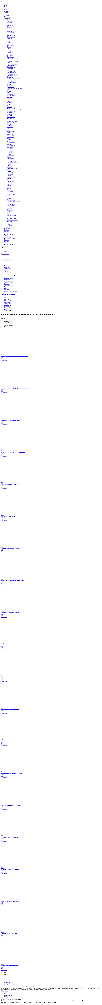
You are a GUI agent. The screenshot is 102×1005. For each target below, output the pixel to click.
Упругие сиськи (11, 218)
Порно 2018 (10, 172)
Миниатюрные (11, 142)
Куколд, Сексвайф (12, 121)
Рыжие (9, 188)
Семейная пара (11, 194)
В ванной (9, 42)
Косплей (9, 114)
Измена (9, 98)
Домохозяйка (10, 87)
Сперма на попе (11, 202)
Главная (6, 4)
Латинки (9, 125)
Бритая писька (11, 37)
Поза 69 (9, 171)
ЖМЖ (8, 92)
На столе (9, 152)
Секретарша (10, 191)
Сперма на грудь (11, 200)
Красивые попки (11, 118)
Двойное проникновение (14, 78)
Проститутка (10, 181)
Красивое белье (11, 117)
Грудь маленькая (11, 72)
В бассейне (10, 41)
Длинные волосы (11, 82)
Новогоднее (10, 158)
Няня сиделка (10, 160)
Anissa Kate (7, 297)
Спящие (9, 207)
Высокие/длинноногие (13, 61)
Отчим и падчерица (12, 162)
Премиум (9, 178)
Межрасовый (10, 137)
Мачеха (9, 132)
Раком (8, 184)
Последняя (7, 982)
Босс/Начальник (11, 35)
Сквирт (9, 195)
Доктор (9, 84)
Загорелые (10, 94)
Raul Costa (7, 307)
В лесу (9, 47)
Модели (6, 270)
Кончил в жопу (11, 108)
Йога (8, 101)
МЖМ (8, 138)
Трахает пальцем (11, 215)
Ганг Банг (9, 62)
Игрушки (9, 97)
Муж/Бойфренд (11, 145)
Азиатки (9, 22)
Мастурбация (10, 131)
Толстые (9, 214)
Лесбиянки (10, 127)
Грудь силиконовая (12, 75)
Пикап (9, 165)
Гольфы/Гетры (11, 67)
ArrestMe (7, 306)
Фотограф (9, 221)
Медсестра (10, 134)
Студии (6, 271)
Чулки (8, 224)
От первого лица (11, 161)
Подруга (9, 170)
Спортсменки (10, 205)
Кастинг (9, 102)
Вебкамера (10, 59)
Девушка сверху (11, 79)
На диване (10, 147)
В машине (10, 49)
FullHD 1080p (10, 21)
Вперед (6, 984)
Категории (7, 268)
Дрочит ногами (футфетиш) (14, 88)
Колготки (9, 107)
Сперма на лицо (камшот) (14, 201)
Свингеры (10, 190)
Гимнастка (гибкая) (12, 64)
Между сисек (10, 135)
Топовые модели (8, 294)
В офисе (9, 52)
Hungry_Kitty (8, 302)
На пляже (9, 150)
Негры (9, 157)
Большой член (11, 34)
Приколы (9, 180)
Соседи (9, 198)
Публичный (10, 182)
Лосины (9, 128)
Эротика (9, 225)
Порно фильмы (11, 177)
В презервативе (11, 54)
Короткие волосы (11, 111)
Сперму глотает (11, 204)
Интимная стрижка (12, 99)
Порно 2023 (10, 175)
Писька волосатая (12, 168)
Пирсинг (9, 167)
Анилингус (10, 25)
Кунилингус (10, 122)
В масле (9, 48)
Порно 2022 (10, 174)
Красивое (9, 115)
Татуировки (10, 212)
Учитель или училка (12, 220)
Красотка (9, 119)
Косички (9, 112)
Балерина (9, 27)
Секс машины (11, 192)
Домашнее (10, 85)
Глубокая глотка (11, 65)
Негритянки (10, 155)
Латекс (9, 124)
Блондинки (10, 29)
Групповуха (10, 77)
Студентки (10, 211)
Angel (6, 309)
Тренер (9, 217)
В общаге (9, 51)
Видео (5, 265)
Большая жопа (11, 31)
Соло (8, 197)
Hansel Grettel (8, 300)
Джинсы (9, 81)
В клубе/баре (10, 45)
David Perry (7, 305)
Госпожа (9, 69)
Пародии (9, 164)
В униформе (10, 58)
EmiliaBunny (8, 299)
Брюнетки (10, 38)
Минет (9, 141)
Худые (9, 222)
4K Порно (10, 19)
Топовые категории (9, 275)
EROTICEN (8, 999)
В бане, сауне (10, 39)
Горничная (10, 68)
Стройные (10, 210)
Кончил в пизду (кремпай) (14, 109)
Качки (8, 104)
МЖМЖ (9, 140)
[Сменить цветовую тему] (1, 263)
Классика (9, 105)
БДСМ (9, 28)
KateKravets (7, 303)
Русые (8, 187)
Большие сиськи (11, 32)
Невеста (9, 154)
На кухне (9, 148)
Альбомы (6, 267)
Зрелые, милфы (11, 95)
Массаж (9, 129)
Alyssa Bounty (8, 310)
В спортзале (10, 57)
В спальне (10, 55)
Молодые (9, 144)
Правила (6, 996)
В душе (9, 44)
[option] (3, 260)
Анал (8, 24)
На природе (10, 151)
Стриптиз (9, 208)
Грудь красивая (11, 71)
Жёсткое (9, 91)
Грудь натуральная (12, 74)
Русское (9, 185)
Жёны (8, 89)
